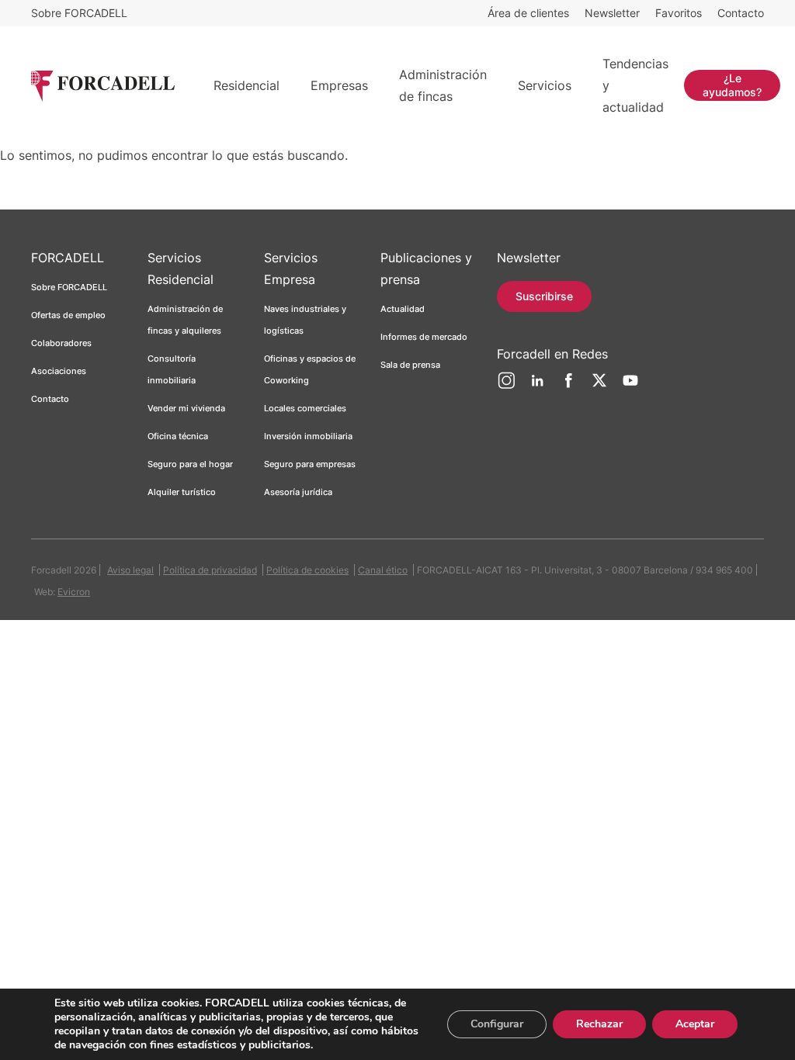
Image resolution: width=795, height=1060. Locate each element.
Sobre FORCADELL (79, 12)
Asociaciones (58, 370)
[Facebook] (568, 386)
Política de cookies (307, 570)
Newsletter (612, 12)
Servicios (544, 85)
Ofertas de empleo (68, 315)
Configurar (496, 1024)
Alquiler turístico (182, 492)
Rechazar (599, 1024)
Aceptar (694, 1024)
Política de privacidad (210, 570)
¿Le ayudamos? (732, 85)
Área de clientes (528, 12)
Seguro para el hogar (190, 464)
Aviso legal (130, 570)
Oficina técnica (178, 436)
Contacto (740, 12)
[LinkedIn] (537, 386)
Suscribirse (544, 296)
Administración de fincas (443, 85)
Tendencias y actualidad (635, 85)
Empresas (339, 85)
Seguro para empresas (310, 464)
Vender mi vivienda (186, 408)
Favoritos (678, 12)
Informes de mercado (423, 336)
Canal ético (383, 570)
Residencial (246, 85)
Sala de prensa (410, 364)
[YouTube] (630, 386)
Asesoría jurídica (298, 492)
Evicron (73, 592)
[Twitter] (599, 386)
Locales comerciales (305, 408)
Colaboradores (61, 343)
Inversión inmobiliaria (308, 436)
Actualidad (402, 308)
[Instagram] (506, 386)
